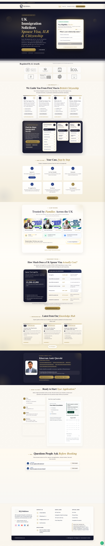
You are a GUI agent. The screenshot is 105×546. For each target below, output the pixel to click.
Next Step (69, 43)
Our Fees (74, 512)
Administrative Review (73, 135)
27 (72, 429)
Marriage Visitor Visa (47, 149)
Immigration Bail (73, 138)
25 (69, 429)
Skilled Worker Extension (61, 138)
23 (78, 427)
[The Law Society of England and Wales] (45, 70)
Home (60, 6)
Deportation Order (73, 140)
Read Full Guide (26, 342)
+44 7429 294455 (29, 403)
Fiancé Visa (46, 139)
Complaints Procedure (76, 520)
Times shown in (69, 433)
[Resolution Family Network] (59, 70)
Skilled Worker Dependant (61, 135)
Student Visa (46, 144)
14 (74, 425)
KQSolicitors (24, 511)
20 (72, 427)
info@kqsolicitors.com (31, 2)
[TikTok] (28, 525)
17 (67, 427)
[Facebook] (19, 525)
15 (76, 425)
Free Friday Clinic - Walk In (61, 377)
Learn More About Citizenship (74, 116)
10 (67, 425)
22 (76, 427)
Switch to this (70, 412)
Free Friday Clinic (58, 520)
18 (69, 427)
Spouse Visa (46, 129)
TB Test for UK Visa (59, 517)
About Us (64, 6)
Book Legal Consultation (28, 49)
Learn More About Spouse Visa (28, 116)
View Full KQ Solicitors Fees (51, 308)
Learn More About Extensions (43, 116)
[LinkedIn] (25, 525)
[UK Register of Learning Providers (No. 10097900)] (31, 77)
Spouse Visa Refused (74, 130)
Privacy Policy (75, 515)
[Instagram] (16, 525)
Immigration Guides (71, 6)
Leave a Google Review (73, 241)
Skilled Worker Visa (62, 130)
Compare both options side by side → (72, 415)
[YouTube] (22, 525)
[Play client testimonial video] (33, 223)
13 (72, 425)
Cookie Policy (75, 517)
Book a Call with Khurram (46, 377)
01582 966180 (23, 2)
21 (74, 427)
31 (67, 431)
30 (78, 429)
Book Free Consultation (80, 6)
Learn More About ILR (57, 116)
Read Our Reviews (52, 247)
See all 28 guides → (52, 346)
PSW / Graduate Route (47, 146)
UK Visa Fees (58, 512)
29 (76, 429)
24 (67, 429)
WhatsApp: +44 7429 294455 (31, 401)
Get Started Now (32, 177)
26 (70, 429)
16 (78, 425)
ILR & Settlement (46, 134)
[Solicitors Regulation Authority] (31, 70)
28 (74, 429)
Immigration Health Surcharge (61, 515)
